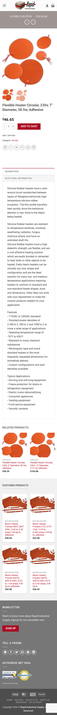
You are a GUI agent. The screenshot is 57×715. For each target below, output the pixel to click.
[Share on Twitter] (16, 147)
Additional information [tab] (18, 178)
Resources (21, 702)
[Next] (49, 61)
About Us (45, 700)
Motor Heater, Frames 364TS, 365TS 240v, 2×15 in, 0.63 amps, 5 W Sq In (41, 581)
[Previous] (7, 61)
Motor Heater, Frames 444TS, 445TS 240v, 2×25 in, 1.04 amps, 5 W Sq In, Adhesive (14, 581)
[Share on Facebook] (11, 147)
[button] (4, 5)
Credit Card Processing (10, 683)
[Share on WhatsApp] (5, 147)
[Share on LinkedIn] (33, 147)
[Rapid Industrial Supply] (26, 5)
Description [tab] (11, 171)
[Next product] (27, 22)
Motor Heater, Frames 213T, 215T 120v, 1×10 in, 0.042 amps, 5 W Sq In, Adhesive (42, 529)
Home (9, 700)
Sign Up (11, 628)
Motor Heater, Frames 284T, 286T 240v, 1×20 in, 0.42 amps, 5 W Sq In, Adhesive (14, 529)
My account (35, 702)
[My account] (47, 5)
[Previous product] (33, 22)
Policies (19, 700)
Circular (41, 16)
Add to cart (29, 126)
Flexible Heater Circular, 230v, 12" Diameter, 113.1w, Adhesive (41, 465)
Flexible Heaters (21, 16)
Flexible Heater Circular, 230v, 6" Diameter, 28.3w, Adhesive (14, 465)
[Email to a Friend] (22, 147)
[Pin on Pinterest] (28, 147)
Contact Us (31, 700)
